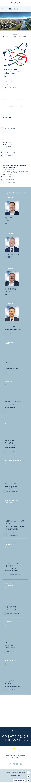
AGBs (23, 774)
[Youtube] (17, 764)
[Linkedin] (10, 764)
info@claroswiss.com (10, 179)
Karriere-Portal (9, 771)
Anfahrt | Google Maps (11, 87)
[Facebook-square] (21, 764)
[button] (1, 3)
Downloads (13, 775)
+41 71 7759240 (9, 81)
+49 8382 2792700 (10, 128)
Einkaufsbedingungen (15, 774)
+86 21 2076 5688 (9, 176)
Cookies (18, 775)
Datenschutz (8, 772)
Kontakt (16, 771)
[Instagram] (14, 764)
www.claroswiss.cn (10, 182)
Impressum (21, 771)
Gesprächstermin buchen (12, 535)
